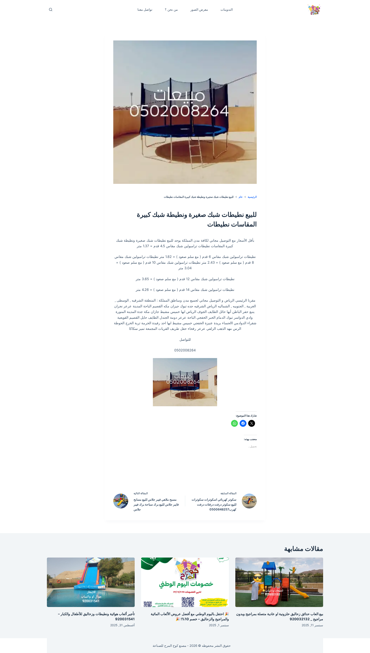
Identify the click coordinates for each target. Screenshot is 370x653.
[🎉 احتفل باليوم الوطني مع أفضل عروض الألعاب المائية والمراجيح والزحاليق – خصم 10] (185, 582)
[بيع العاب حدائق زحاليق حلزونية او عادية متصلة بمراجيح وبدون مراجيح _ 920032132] (279, 582)
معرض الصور (199, 9)
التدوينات (227, 9)
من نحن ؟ (171, 9)
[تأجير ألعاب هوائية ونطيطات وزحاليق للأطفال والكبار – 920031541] (91, 582)
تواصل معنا (144, 9)
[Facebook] (212, 475)
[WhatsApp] (157, 475)
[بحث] (50, 9)
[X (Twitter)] (194, 475)
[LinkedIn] (176, 475)
